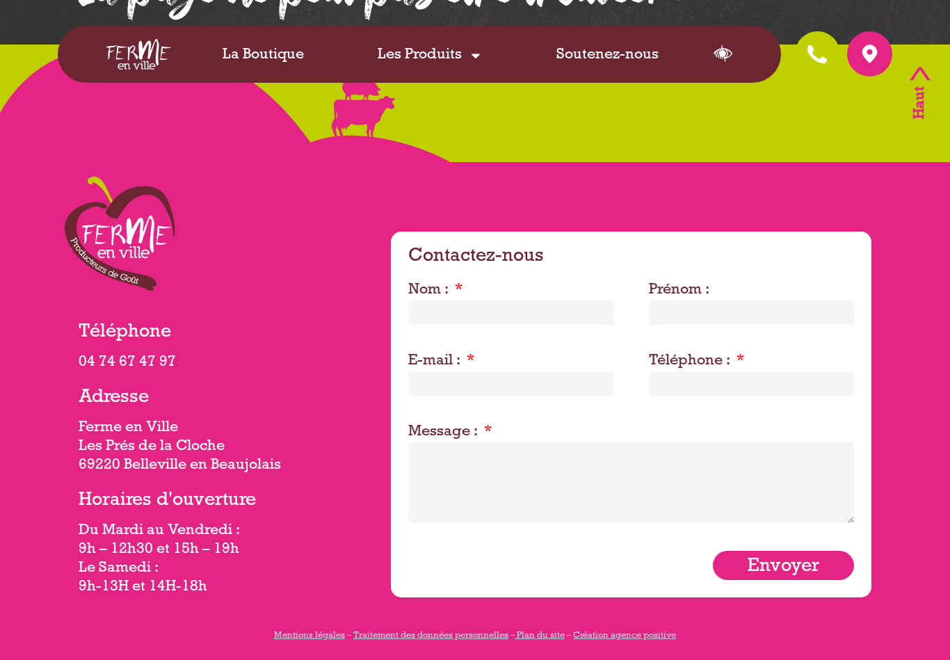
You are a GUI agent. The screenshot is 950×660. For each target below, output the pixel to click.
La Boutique (263, 56)
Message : (444, 433)
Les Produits (420, 56)
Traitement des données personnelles (430, 636)
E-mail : (436, 362)
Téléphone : (691, 362)
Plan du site (540, 636)
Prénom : (679, 291)
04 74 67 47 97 (127, 363)
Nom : (430, 291)
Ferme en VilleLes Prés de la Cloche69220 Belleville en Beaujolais (180, 447)
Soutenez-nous (607, 56)
